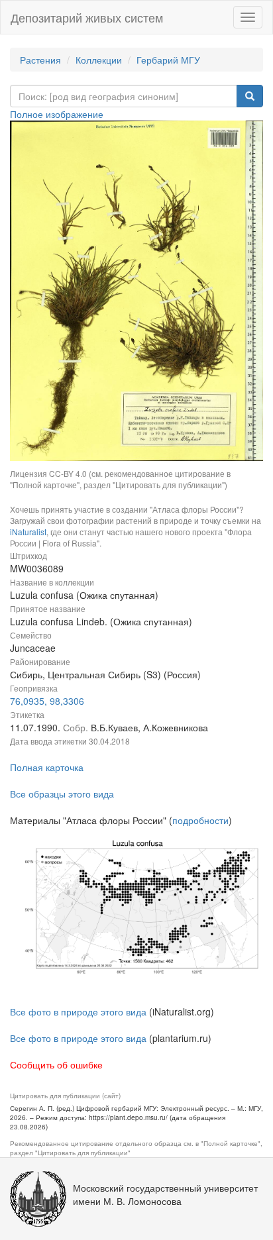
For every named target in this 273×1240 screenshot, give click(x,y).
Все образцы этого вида (62, 793)
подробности (200, 820)
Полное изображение (56, 114)
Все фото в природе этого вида (78, 1011)
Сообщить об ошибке (56, 1064)
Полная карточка (46, 767)
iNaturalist (28, 531)
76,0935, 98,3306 (47, 700)
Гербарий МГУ (168, 59)
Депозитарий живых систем (87, 17)
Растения (40, 59)
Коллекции (99, 59)
